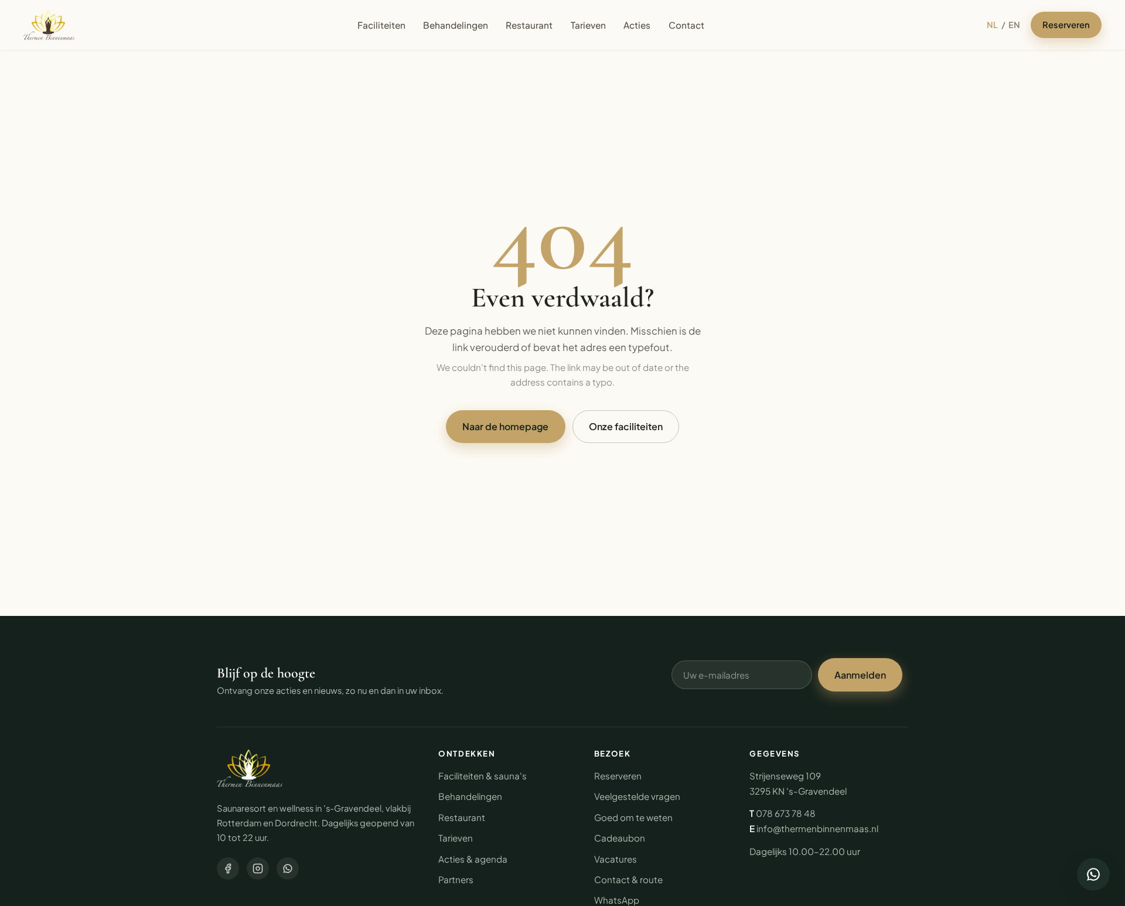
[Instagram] (258, 868)
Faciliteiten (381, 24)
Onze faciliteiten (626, 426)
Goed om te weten (633, 817)
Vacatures (615, 858)
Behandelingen (455, 24)
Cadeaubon (619, 837)
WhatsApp (616, 899)
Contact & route (628, 879)
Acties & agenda (472, 858)
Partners (455, 879)
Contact (686, 24)
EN (1014, 24)
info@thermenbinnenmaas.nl (817, 828)
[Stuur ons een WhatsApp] (1093, 874)
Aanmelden (860, 675)
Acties (636, 24)
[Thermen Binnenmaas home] (48, 25)
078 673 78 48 (786, 813)
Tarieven (588, 24)
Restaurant (529, 24)
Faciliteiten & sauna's (482, 775)
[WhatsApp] (288, 868)
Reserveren (1066, 24)
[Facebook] (228, 868)
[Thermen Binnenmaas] (249, 768)
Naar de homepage (505, 426)
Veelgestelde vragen (637, 796)
